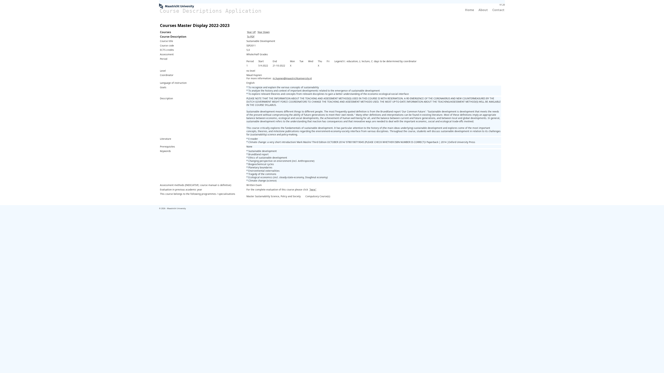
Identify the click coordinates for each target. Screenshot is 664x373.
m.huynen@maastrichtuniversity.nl (292, 78)
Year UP (251, 32)
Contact (498, 10)
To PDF (251, 36)
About (483, 10)
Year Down (263, 32)
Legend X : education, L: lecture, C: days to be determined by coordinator (375, 61)
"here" (312, 189)
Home (469, 10)
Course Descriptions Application (210, 11)
